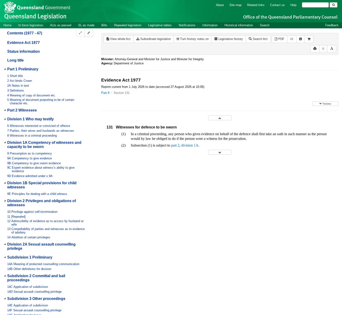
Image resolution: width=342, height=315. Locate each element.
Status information (23, 51)
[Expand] (80, 33)
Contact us (277, 5)
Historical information (239, 25)
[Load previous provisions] (219, 117)
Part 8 (105, 93)
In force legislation (30, 25)
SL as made (86, 25)
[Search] (333, 4)
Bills (104, 25)
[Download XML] (291, 39)
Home (7, 25)
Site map (235, 5)
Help (293, 5)
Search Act (260, 39)
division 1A (189, 145)
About (220, 5)
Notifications (187, 25)
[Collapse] (88, 33)
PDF (280, 39)
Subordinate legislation (155, 39)
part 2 (175, 145)
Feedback (332, 25)
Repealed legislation (127, 25)
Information (210, 25)
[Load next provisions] (219, 152)
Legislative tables (160, 25)
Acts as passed (60, 25)
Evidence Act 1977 (23, 43)
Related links (256, 5)
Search (264, 25)
